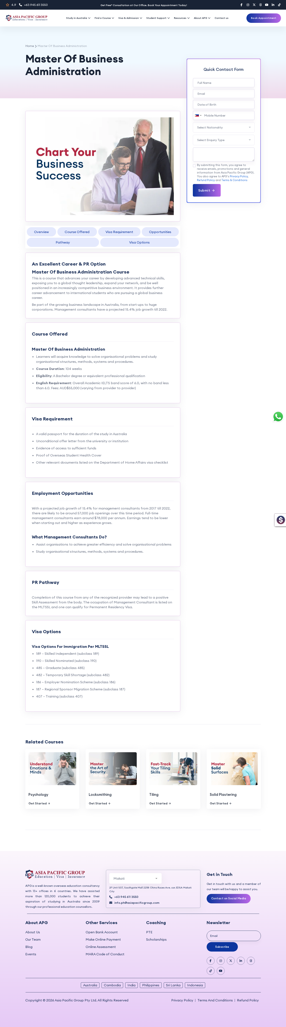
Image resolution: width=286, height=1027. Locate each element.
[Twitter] (254, 5)
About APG (200, 18)
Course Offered (77, 232)
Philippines (150, 985)
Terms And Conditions (215, 1000)
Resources (180, 18)
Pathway (63, 242)
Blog (28, 947)
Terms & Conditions (234, 180)
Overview (41, 232)
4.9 (13, 5)
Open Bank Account (102, 932)
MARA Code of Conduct (105, 954)
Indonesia (195, 985)
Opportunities (160, 232)
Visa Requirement (119, 232)
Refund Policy (206, 180)
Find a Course (103, 18)
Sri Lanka (173, 985)
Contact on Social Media (228, 898)
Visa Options (139, 242)
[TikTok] (279, 5)
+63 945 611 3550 (36, 5)
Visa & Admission (128, 18)
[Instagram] (248, 5)
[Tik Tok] (211, 971)
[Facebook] (241, 5)
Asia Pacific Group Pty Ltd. (76, 1000)
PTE (149, 932)
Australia (90, 985)
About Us (32, 932)
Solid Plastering (223, 794)
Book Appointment (263, 17)
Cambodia (112, 985)
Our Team (33, 939)
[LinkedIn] (273, 5)
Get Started (37, 803)
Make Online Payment (103, 939)
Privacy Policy (239, 176)
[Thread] (260, 5)
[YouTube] (267, 5)
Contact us (221, 18)
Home (29, 46)
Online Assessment (101, 947)
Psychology (38, 794)
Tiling (153, 794)
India (131, 985)
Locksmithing (100, 794)
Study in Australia (76, 18)
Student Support (156, 18)
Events (30, 954)
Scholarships (156, 939)
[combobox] (198, 115)
